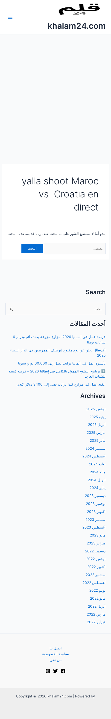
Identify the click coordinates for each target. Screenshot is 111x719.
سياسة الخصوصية (55, 654)
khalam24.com (76, 26)
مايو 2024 (98, 472)
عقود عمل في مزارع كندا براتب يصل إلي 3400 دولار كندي (61, 384)
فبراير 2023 (96, 543)
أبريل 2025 (97, 425)
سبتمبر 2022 (96, 575)
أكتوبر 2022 (96, 567)
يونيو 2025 (97, 417)
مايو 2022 (98, 598)
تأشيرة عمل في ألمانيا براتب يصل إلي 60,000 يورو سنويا (62, 363)
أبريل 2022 (97, 606)
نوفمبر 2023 (96, 504)
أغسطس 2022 (94, 583)
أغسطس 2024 (94, 456)
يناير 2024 (98, 488)
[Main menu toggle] (10, 17)
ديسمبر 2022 (95, 551)
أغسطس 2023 (94, 527)
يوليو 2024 (97, 464)
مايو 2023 (98, 535)
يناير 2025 (98, 440)
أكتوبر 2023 (96, 512)
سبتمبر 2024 (95, 448)
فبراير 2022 (96, 622)
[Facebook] (63, 671)
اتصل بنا (56, 648)
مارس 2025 (96, 432)
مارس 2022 (96, 614)
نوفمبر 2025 (96, 409)
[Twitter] (55, 671)
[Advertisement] (55, 92)
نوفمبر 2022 (96, 559)
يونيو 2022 (97, 590)
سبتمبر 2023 (95, 519)
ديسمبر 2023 (95, 496)
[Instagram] (47, 671)
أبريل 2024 (97, 480)
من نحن (56, 660)
